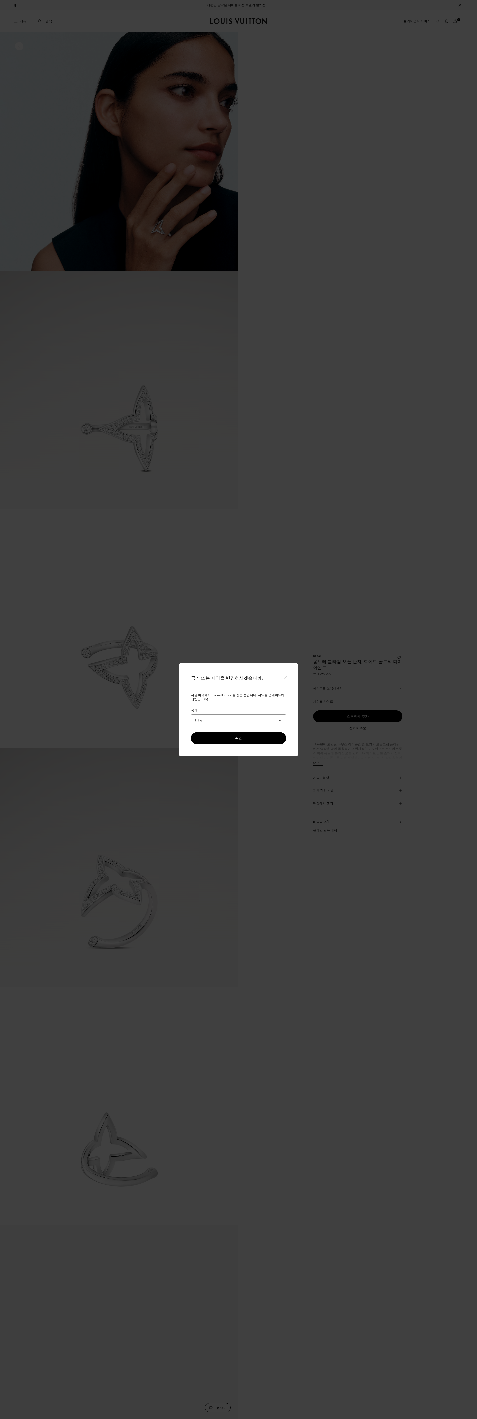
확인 (238, 738)
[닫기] (286, 677)
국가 (194, 710)
